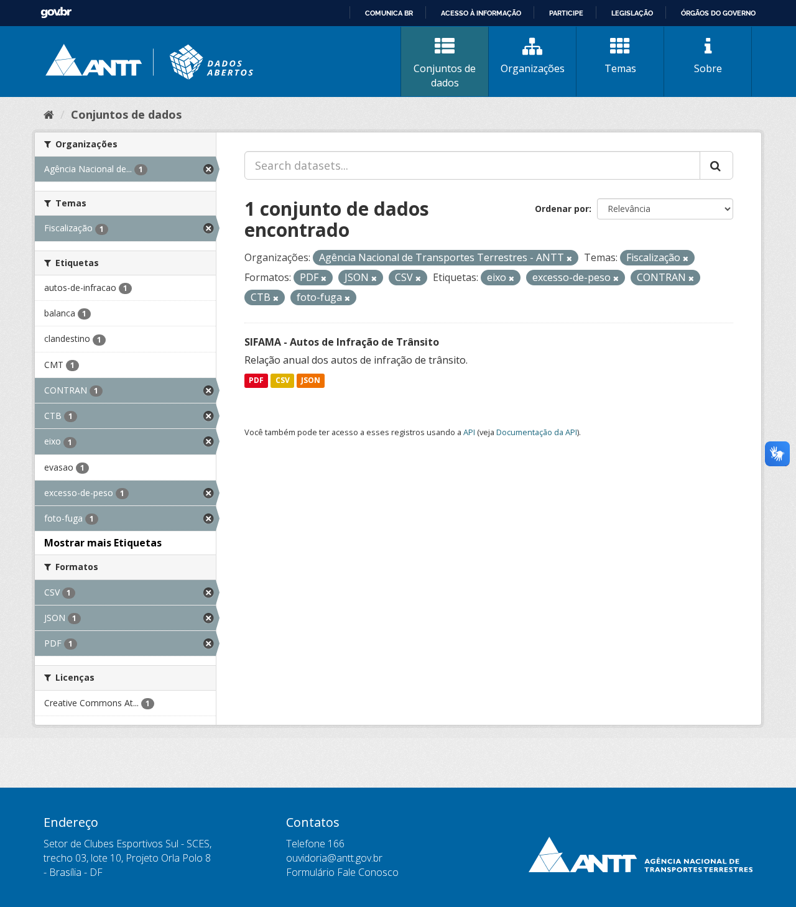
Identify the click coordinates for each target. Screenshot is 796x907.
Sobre (708, 68)
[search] (716, 165)
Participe (566, 13)
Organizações (533, 68)
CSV (282, 380)
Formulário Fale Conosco (342, 872)
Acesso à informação (481, 13)
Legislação (632, 13)
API (469, 432)
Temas (620, 68)
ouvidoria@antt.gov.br (334, 858)
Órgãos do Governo (718, 13)
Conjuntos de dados (445, 76)
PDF (256, 380)
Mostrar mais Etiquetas (103, 543)
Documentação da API (536, 432)
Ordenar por (562, 208)
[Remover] (569, 258)
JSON (310, 380)
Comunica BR (389, 13)
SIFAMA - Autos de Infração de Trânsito (341, 342)
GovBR (56, 13)
